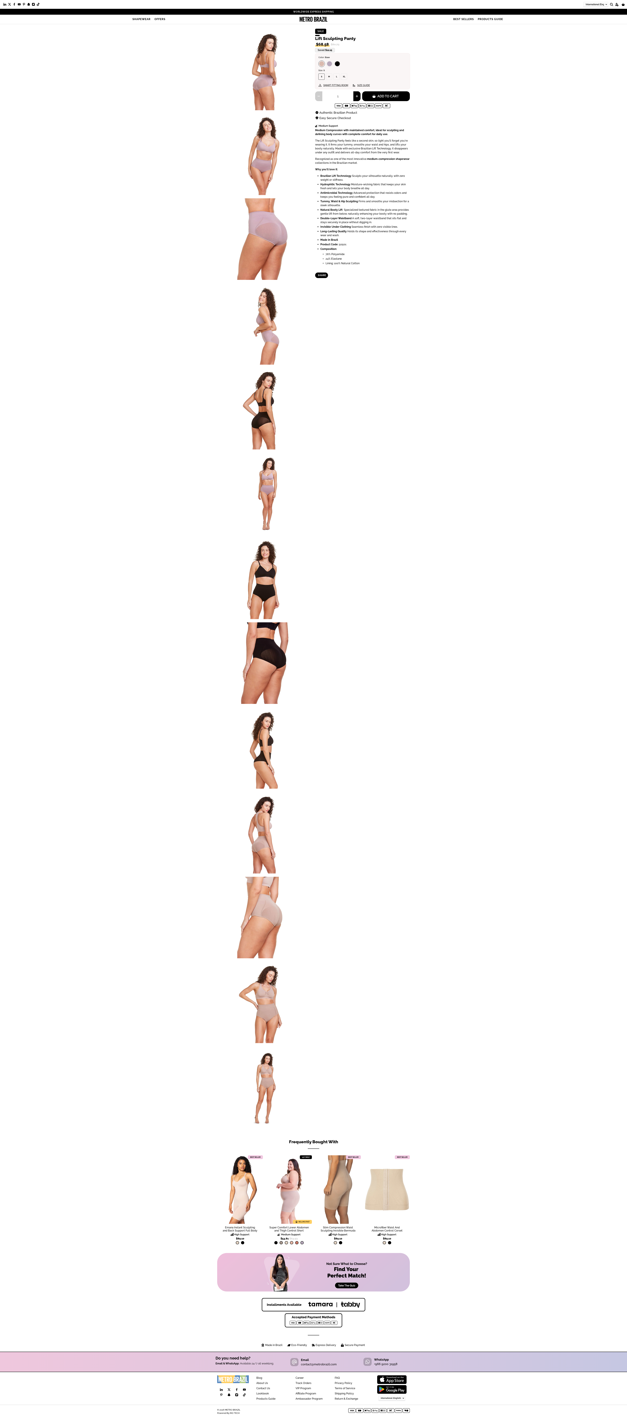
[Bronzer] (297, 1243)
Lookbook (262, 1393)
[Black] (337, 64)
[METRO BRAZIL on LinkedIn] (5, 5)
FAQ (337, 1377)
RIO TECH (235, 1413)
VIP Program (303, 1388)
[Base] (321, 64)
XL (344, 77)
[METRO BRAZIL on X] (10, 5)
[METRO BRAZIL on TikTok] (39, 5)
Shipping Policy (344, 1393)
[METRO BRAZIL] (313, 19)
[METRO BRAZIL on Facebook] (15, 5)
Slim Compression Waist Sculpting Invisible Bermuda (338, 1229)
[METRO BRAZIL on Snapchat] (29, 5)
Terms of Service (345, 1388)
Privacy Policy (343, 1383)
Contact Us (263, 1388)
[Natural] (237, 1243)
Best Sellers (463, 19)
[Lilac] (329, 64)
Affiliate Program (306, 1393)
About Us (262, 1383)
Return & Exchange (346, 1398)
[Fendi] (281, 1243)
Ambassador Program (309, 1398)
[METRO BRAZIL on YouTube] (20, 5)
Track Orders (303, 1383)
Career (300, 1377)
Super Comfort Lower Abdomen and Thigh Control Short (289, 1229)
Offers (159, 19)
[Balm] (291, 1243)
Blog (259, 1377)
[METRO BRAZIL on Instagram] (34, 5)
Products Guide (490, 19)
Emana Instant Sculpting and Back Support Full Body (240, 1229)
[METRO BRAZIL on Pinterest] (24, 5)
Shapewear (141, 19)
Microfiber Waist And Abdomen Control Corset (387, 1229)
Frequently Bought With (313, 1141)
